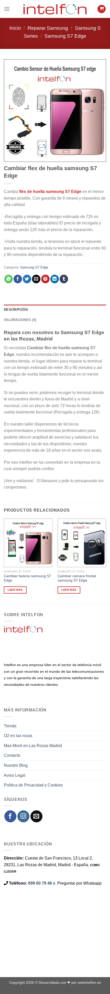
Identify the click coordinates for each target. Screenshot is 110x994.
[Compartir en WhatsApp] (8, 279)
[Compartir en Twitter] (27, 279)
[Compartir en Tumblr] (64, 279)
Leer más (15, 589)
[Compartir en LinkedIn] (54, 279)
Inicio (15, 28)
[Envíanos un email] (36, 816)
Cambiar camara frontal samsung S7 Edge (77, 578)
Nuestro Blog (16, 765)
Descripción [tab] (16, 310)
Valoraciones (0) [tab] (20, 320)
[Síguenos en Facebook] (10, 816)
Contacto (12, 755)
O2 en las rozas (18, 735)
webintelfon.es (89, 982)
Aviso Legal (14, 775)
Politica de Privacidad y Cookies (33, 785)
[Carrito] (101, 9)
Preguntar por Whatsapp (79, 883)
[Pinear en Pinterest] (45, 279)
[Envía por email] (36, 279)
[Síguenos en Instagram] (23, 816)
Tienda (10, 726)
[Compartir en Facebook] (18, 279)
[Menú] (7, 9)
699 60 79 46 (40, 883)
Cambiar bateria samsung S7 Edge (27, 578)
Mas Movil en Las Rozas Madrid (33, 745)
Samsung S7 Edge (65, 36)
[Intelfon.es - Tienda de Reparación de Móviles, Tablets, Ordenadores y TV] (55, 9)
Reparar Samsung (48, 28)
